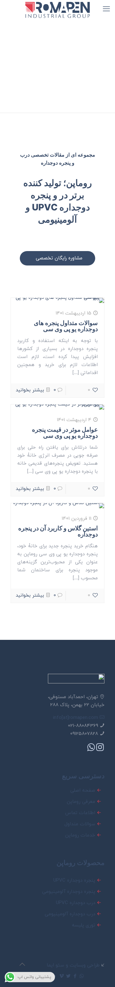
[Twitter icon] (68, 976)
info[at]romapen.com (76, 717)
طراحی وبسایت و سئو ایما (73, 965)
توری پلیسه (83, 925)
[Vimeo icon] (61, 976)
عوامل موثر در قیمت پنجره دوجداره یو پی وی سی (65, 432)
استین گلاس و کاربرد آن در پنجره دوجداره (58, 531)
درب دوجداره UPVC (75, 903)
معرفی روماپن (81, 801)
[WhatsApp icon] (81, 976)
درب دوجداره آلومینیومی (70, 914)
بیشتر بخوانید (30, 390)
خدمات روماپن (80, 835)
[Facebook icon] (75, 976)
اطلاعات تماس (80, 813)
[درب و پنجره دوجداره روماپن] (57, 10)
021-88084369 (83, 725)
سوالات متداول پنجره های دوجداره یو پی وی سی (66, 326)
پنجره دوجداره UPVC (74, 880)
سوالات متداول (80, 824)
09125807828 (84, 733)
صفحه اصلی (82, 790)
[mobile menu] (106, 9)
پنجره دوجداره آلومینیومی (68, 891)
